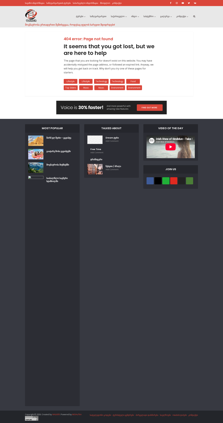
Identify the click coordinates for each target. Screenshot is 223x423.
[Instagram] (158, 180)
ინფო (134, 16)
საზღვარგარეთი (98, 16)
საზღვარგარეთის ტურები (58, 3)
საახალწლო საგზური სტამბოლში (57, 180)
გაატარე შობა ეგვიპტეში (58, 151)
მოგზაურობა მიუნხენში (57, 164)
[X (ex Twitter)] (181, 180)
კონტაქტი (117, 3)
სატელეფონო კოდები (100, 415)
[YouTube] (173, 180)
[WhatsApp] (165, 180)
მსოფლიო (105, 3)
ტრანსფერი (96, 159)
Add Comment (112, 141)
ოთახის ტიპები (179, 415)
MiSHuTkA (76, 414)
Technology (101, 81)
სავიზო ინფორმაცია (34, 3)
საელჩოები (165, 415)
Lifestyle (70, 81)
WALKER (56, 414)
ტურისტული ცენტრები (123, 415)
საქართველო (118, 16)
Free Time (95, 149)
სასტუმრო (149, 16)
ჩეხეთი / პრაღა (113, 166)
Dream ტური (112, 137)
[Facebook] (150, 180)
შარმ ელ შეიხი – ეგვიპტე (58, 137)
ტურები (79, 16)
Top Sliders (70, 87)
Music (86, 87)
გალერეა (165, 16)
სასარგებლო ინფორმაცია (85, 3)
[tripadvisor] (189, 180)
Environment (117, 87)
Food (133, 81)
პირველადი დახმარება (147, 415)
